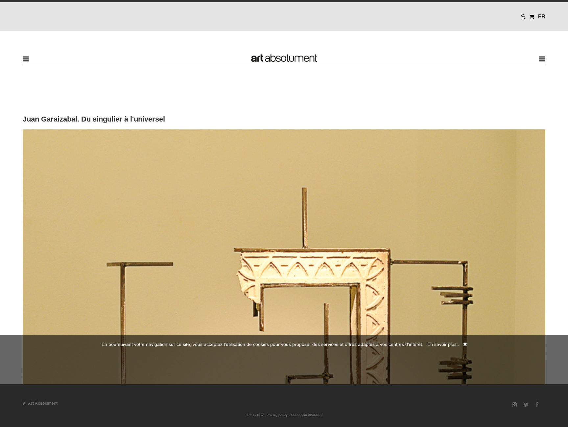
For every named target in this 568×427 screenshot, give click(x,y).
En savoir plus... (444, 344)
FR (541, 16)
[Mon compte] (524, 16)
